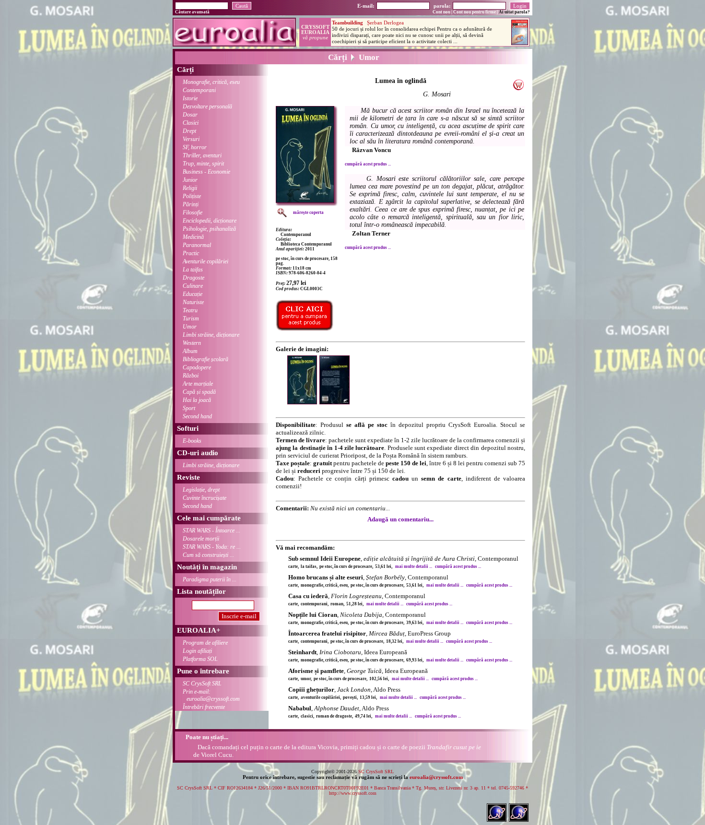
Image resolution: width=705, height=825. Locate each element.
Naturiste (193, 302)
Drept (189, 131)
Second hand (197, 416)
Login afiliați (197, 651)
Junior (190, 180)
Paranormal (197, 245)
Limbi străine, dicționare (211, 334)
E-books (192, 440)
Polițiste (192, 196)
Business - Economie (206, 171)
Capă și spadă (199, 392)
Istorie (190, 98)
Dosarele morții (201, 538)
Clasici (191, 122)
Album (190, 351)
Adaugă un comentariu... (400, 519)
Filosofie (192, 212)
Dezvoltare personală (207, 106)
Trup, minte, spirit (203, 163)
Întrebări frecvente (204, 707)
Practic (191, 253)
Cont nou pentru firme (474, 12)
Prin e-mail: (211, 695)
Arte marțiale (198, 383)
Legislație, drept (201, 489)
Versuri (191, 139)
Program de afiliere (205, 642)
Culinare (193, 286)
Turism (191, 318)
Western (192, 343)
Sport (189, 408)
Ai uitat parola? (514, 12)
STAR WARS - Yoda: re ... (212, 546)
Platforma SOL (200, 659)
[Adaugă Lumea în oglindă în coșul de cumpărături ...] (518, 88)
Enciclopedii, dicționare (209, 220)
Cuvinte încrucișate (204, 498)
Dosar (190, 114)
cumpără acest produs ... (368, 164)
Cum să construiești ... (208, 555)
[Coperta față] (303, 402)
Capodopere (197, 367)
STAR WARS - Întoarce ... (211, 530)
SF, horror (195, 147)
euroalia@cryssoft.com (436, 777)
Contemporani (199, 90)
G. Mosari (437, 94)
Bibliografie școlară (205, 359)
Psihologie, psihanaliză (209, 228)
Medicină (193, 237)
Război (191, 375)
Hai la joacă (197, 400)
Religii (190, 188)
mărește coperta (308, 212)
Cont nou (441, 12)
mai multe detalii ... (413, 566)
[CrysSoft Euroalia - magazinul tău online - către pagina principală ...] (234, 44)
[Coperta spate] (335, 402)
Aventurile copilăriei (205, 261)
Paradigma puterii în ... (209, 579)
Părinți (191, 204)
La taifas (193, 269)
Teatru (190, 310)
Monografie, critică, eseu (211, 82)
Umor (190, 326)
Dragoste (193, 277)
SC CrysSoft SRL (202, 683)
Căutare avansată (192, 12)
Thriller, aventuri (202, 155)
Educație (192, 294)
